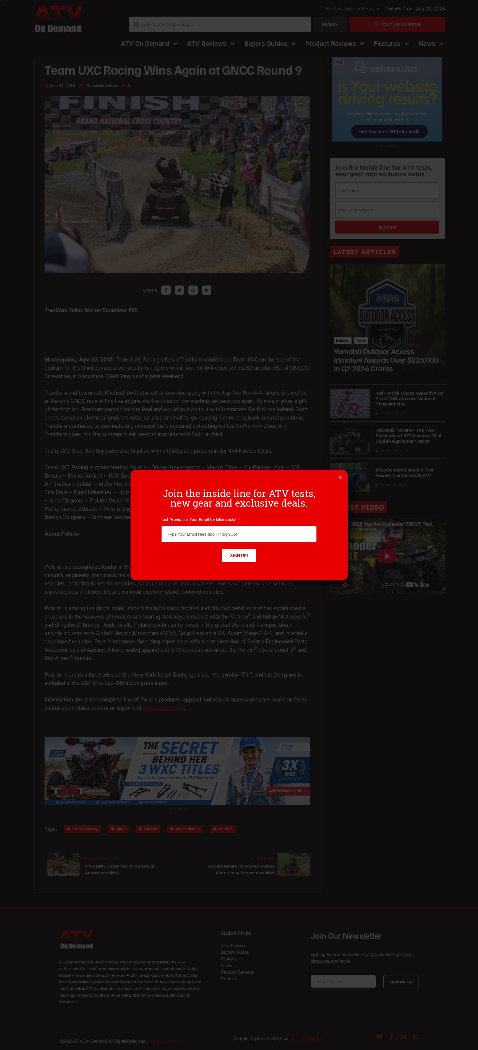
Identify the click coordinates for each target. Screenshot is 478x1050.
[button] (340, 477)
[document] (239, 525)
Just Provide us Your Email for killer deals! (199, 519)
